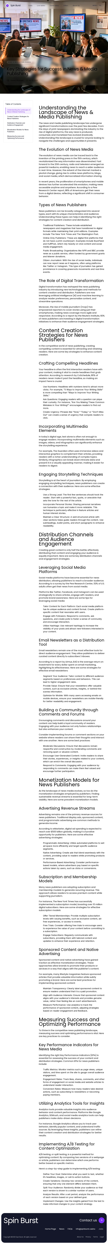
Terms (95, 1237)
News (61, 1229)
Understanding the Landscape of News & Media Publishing (18, 111)
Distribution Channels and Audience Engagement (16, 124)
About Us (80, 1237)
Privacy (88, 1237)
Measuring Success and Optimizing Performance (15, 137)
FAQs (70, 1229)
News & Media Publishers (19, 62)
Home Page (50, 1229)
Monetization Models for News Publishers (18, 131)
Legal (102, 1237)
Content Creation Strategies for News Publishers (18, 117)
